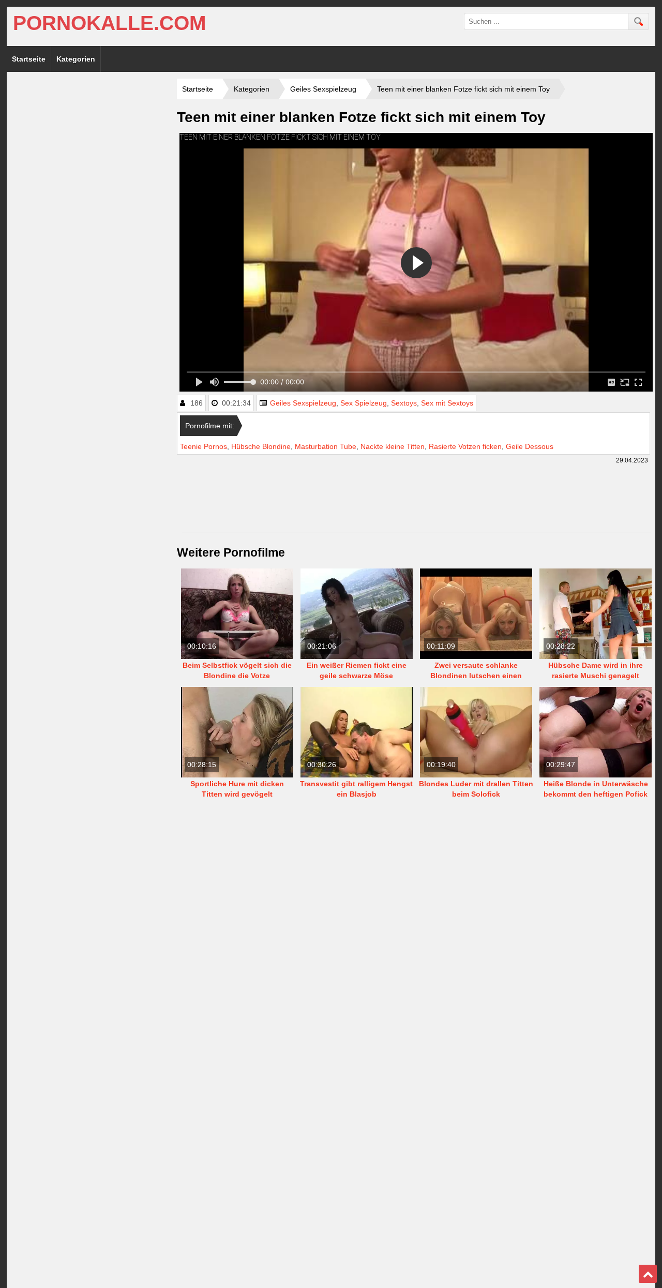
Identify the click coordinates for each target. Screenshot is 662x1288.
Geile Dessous (529, 446)
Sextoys (404, 403)
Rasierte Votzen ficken (465, 446)
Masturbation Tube (325, 446)
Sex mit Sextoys (447, 403)
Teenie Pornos (203, 446)
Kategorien (75, 59)
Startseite (29, 59)
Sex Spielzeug (363, 403)
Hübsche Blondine (261, 446)
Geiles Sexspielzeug (303, 403)
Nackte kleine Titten (392, 446)
